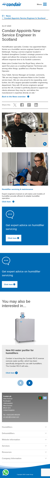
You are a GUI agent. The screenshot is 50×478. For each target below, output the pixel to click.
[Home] (3, 16)
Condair (11, 4)
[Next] (29, 383)
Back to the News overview (14, 97)
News (8, 16)
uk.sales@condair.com (11, 417)
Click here (6, 202)
